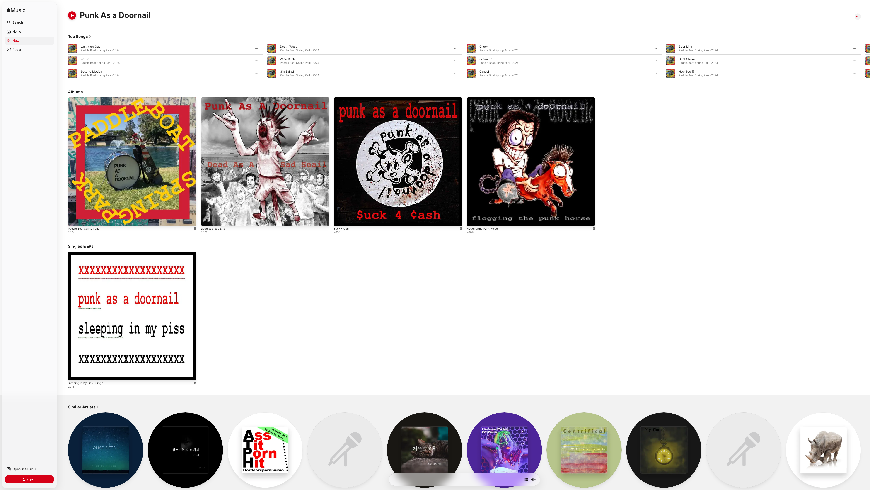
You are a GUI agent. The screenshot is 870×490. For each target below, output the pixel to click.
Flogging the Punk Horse (484, 99)
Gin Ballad (287, 71)
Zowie (85, 59)
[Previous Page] (63, 61)
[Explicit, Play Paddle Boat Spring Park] (73, 220)
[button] (29, 22)
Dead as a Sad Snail (214, 99)
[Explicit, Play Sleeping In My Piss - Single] (73, 374)
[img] (16, 10)
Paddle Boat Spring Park (85, 99)
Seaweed (486, 59)
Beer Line (685, 46)
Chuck (483, 46)
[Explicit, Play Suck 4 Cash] (339, 220)
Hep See (685, 71)
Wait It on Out (90, 46)
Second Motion (91, 71)
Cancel (484, 71)
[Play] (72, 15)
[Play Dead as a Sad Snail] (206, 220)
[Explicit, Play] (670, 73)
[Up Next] (526, 479)
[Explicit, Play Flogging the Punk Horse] (472, 220)
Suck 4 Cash (342, 99)
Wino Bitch (287, 59)
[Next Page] (865, 61)
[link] (80, 36)
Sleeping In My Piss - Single (87, 253)
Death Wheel (289, 46)
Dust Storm (687, 59)
